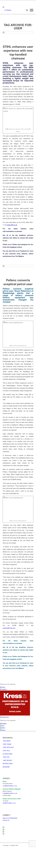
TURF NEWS (6, 741)
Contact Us (6, 820)
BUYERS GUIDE (8, 763)
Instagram (24, 244)
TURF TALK (6, 750)
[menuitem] (26, 10)
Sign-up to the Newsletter (10, 818)
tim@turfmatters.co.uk (9, 803)
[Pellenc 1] (18, 270)
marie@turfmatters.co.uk (10, 793)
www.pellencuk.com (9, 628)
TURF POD (6, 757)
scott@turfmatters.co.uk (10, 786)
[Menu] (30, 10)
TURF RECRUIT (7, 760)
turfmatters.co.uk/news (14, 231)
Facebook (23, 251)
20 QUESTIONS (7, 754)
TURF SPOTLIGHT (8, 747)
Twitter (14, 244)
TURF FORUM (7, 744)
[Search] (26, 10)
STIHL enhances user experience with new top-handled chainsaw (18, 52)
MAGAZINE (6, 767)
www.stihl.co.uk (12, 225)
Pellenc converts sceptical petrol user (18, 282)
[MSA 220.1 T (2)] (18, 36)
